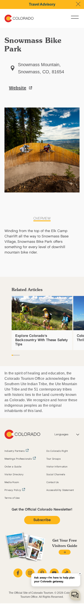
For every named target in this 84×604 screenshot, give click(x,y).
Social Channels (55, 474)
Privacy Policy (12, 490)
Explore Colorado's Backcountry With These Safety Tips (41, 340)
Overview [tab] (42, 218)
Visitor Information (57, 467)
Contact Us (52, 482)
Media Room (11, 482)
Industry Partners (14, 451)
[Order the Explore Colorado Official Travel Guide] (65, 552)
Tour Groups (53, 459)
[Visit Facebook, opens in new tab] (17, 572)
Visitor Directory (14, 474)
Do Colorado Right (57, 451)
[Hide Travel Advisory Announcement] (78, 4)
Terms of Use (12, 498)
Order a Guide (12, 467)
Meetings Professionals (18, 459)
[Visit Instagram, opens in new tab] (30, 572)
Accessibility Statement (60, 490)
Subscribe (42, 520)
